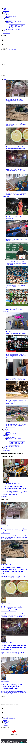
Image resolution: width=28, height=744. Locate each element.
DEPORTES (6, 9)
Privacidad (5, 722)
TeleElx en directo (10, 20)
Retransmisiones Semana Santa (16, 26)
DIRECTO (6, 18)
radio (15, 49)
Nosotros (5, 717)
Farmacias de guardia (11, 16)
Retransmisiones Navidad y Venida (17, 24)
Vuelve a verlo (9, 22)
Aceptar (22, 742)
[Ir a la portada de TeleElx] (10, 55)
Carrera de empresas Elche (9, 718)
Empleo (8, 14)
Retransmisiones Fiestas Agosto (16, 25)
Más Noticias (4, 496)
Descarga (5, 76)
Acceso (5, 720)
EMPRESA (6, 11)
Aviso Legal (6, 721)
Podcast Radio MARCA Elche (13, 29)
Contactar (5, 725)
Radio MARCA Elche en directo (13, 21)
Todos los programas (14, 27)
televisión (11, 49)
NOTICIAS (6, 8)
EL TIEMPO (6, 12)
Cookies (5, 723)
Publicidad (5, 31)
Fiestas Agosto (6, 33)
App (4, 30)
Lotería (8, 17)
